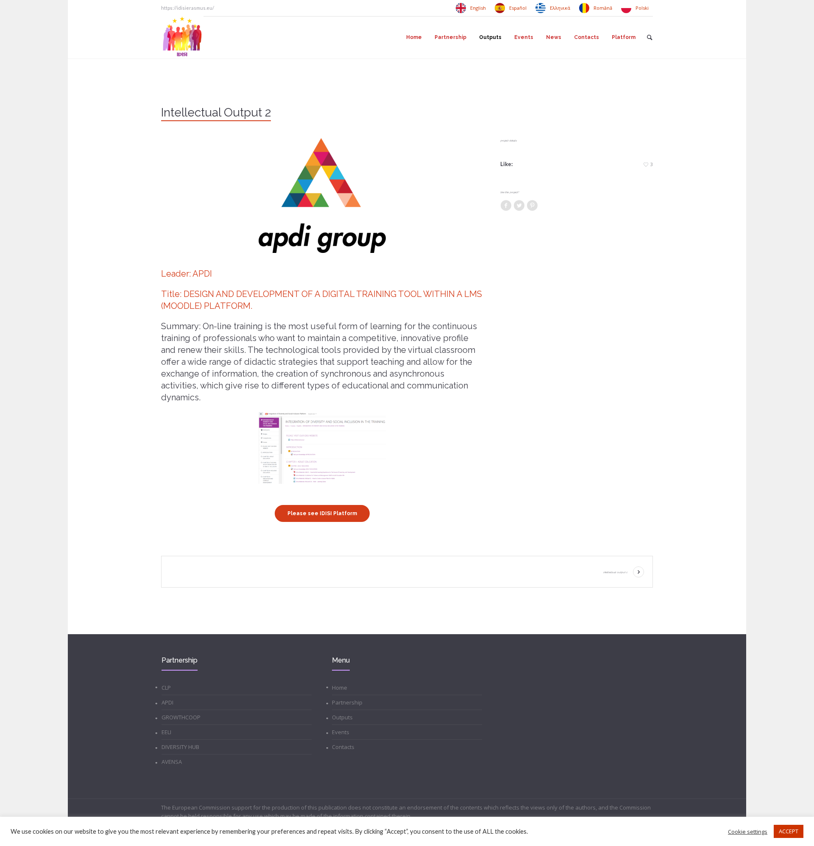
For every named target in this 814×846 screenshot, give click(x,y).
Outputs (342, 717)
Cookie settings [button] (747, 831)
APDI (167, 702)
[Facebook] (505, 205)
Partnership (347, 702)
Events (340, 732)
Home (339, 687)
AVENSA (172, 762)
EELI (166, 732)
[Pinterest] (532, 205)
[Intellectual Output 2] (322, 195)
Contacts (343, 747)
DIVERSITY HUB (180, 747)
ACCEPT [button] (788, 831)
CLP (166, 687)
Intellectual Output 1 (615, 572)
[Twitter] (518, 205)
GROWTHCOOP (181, 717)
